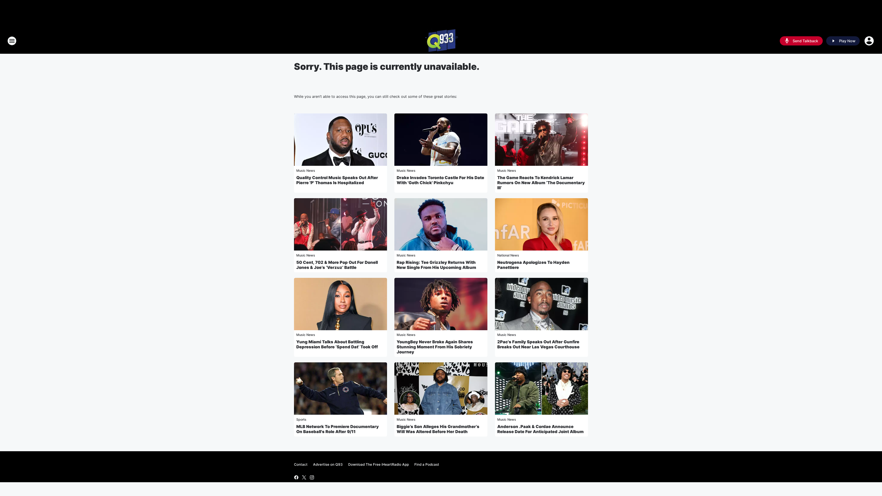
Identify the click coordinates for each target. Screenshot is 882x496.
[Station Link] (441, 41)
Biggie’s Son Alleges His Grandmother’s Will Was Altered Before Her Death (438, 429)
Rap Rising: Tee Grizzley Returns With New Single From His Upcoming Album (436, 265)
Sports (301, 419)
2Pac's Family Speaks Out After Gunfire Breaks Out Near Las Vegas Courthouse (538, 344)
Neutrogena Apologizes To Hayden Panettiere (533, 265)
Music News (305, 170)
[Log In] (870, 40)
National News (508, 255)
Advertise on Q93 (328, 464)
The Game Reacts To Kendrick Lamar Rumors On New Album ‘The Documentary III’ (541, 182)
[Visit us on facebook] (296, 477)
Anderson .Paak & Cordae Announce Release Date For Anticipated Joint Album (540, 429)
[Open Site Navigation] (12, 40)
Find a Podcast (426, 464)
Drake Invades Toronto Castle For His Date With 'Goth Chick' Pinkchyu (440, 180)
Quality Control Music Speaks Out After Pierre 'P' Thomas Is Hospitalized (337, 180)
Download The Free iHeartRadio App (378, 464)
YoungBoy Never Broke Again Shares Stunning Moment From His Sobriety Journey (435, 346)
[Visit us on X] (304, 477)
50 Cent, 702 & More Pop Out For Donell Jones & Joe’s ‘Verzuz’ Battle (337, 265)
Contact (301, 464)
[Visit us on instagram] (312, 477)
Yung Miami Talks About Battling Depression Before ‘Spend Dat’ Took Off (337, 344)
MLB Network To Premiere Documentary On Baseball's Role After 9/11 (337, 429)
